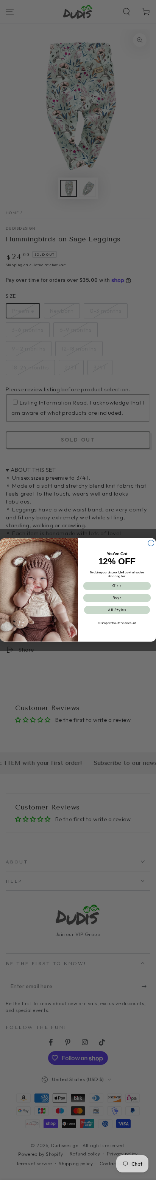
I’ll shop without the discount (117, 623)
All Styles (117, 610)
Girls (117, 586)
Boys (117, 598)
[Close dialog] (151, 543)
